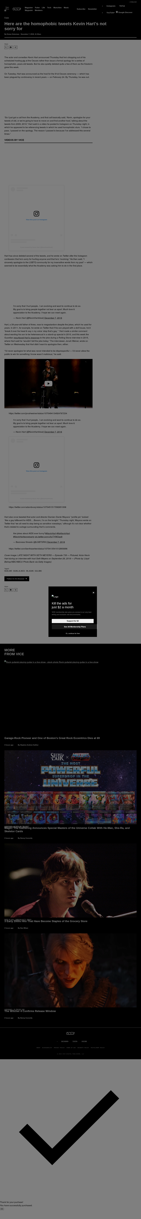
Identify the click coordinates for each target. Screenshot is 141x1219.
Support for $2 (73, 621)
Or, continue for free (73, 633)
